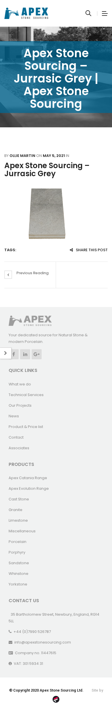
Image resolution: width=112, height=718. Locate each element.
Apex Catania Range (28, 478)
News (14, 416)
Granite (15, 509)
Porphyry (17, 552)
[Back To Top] (95, 698)
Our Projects (20, 405)
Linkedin (25, 354)
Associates (19, 448)
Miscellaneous (22, 531)
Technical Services (26, 395)
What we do (20, 384)
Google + (37, 354)
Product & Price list (26, 426)
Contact (16, 437)
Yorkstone (18, 584)
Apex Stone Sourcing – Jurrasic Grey (47, 169)
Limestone (18, 520)
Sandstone (19, 563)
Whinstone (18, 573)
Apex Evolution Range (29, 488)
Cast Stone (19, 499)
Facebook (14, 354)
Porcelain (17, 541)
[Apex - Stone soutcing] (30, 320)
